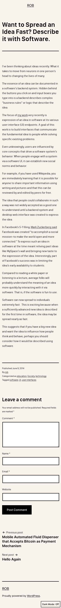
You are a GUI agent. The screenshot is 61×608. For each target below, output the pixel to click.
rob (6, 372)
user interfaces (29, 380)
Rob (30, 5)
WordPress (33, 595)
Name (6, 453)
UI (20, 380)
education (22, 376)
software (14, 380)
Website (6, 489)
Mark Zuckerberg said (44, 227)
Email (6, 471)
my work (23, 115)
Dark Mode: (48, 604)
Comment (8, 418)
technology (40, 376)
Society (31, 376)
